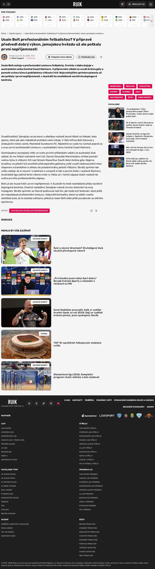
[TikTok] (44, 403)
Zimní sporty (144, 97)
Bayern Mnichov (8, 514)
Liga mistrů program (88, 474)
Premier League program (90, 490)
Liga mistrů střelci (87, 428)
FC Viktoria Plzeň (8, 482)
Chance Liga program (88, 478)
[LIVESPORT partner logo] (106, 416)
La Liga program (86, 494)
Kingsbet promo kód (88, 528)
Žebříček (89, 400)
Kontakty (77, 400)
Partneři (5, 416)
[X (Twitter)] (36, 403)
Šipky (130, 97)
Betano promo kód (87, 524)
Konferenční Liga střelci (90, 436)
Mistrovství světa (9, 460)
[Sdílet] (101, 57)
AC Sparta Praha (8, 474)
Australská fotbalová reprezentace (29, 211)
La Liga (4, 448)
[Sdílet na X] (96, 210)
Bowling (130, 86)
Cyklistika (144, 86)
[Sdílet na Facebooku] (91, 210)
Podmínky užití (104, 400)
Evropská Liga (7, 432)
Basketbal (115, 86)
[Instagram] (51, 403)
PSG (2, 506)
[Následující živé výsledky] (150, 21)
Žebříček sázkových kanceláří (15, 524)
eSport (114, 92)
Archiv (150, 407)
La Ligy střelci (85, 448)
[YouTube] (58, 403)
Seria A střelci (85, 456)
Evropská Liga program (89, 482)
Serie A (4, 456)
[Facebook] (29, 403)
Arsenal (5, 502)
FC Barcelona (7, 494)
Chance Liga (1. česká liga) (12, 440)
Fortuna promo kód (88, 544)
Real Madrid (6, 490)
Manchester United (10, 498)
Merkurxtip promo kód (89, 532)
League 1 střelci (86, 460)
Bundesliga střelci (88, 452)
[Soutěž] (122, 4)
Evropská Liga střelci (89, 432)
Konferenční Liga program (91, 486)
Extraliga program (87, 506)
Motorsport (116, 97)
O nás (67, 400)
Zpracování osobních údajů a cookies (134, 400)
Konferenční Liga (8, 436)
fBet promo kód (86, 556)
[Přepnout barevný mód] (6, 4)
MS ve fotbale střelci (89, 464)
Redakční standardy (133, 407)
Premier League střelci (89, 444)
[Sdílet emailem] (101, 210)
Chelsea (5, 510)
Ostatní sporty (15, 33)
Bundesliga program (88, 498)
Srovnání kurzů (8, 536)
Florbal (126, 92)
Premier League (8, 444)
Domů (3, 33)
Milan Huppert (16, 58)
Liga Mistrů (6, 428)
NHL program (85, 510)
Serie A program (86, 502)
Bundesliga (6, 452)
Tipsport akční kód (87, 548)
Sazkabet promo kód (88, 540)
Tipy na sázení (7, 532)
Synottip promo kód (88, 536)
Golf (138, 92)
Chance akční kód (87, 552)
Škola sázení (7, 528)
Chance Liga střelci (88, 440)
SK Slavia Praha (8, 478)
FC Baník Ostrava (8, 486)
